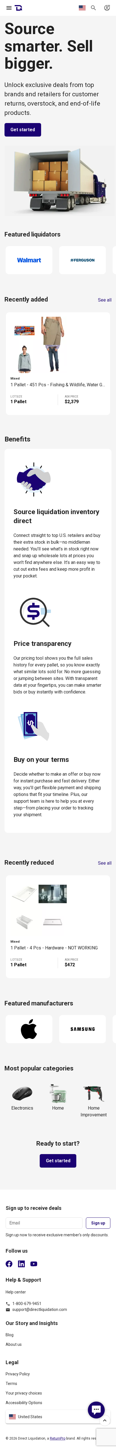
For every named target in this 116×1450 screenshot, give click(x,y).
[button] (58, 1417)
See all (104, 300)
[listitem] (58, 1337)
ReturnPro (57, 1438)
